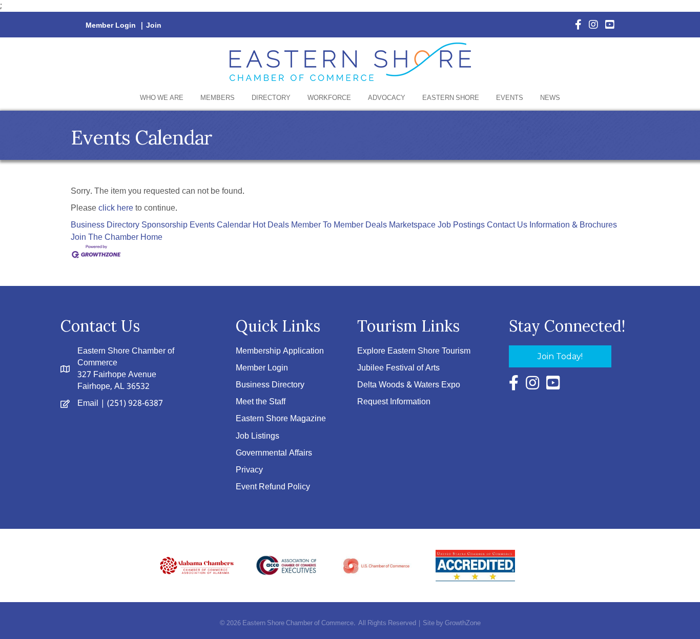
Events (509, 98)
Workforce (329, 98)
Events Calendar (220, 225)
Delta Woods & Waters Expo (408, 385)
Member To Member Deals (339, 225)
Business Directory (105, 225)
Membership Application (280, 351)
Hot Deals (271, 225)
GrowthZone (463, 623)
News (550, 98)
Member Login (111, 25)
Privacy (249, 470)
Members (217, 98)
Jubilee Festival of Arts (398, 368)
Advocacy (386, 98)
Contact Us (507, 225)
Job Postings (461, 225)
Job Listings (257, 436)
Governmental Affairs (274, 453)
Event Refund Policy (273, 487)
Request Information (393, 402)
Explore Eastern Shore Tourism (413, 351)
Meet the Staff (260, 402)
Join (153, 25)
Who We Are (161, 98)
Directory (271, 98)
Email (87, 403)
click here (115, 208)
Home (151, 237)
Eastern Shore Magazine (281, 419)
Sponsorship (164, 225)
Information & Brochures (573, 225)
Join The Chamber (104, 237)
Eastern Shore (450, 98)
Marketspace (412, 225)
